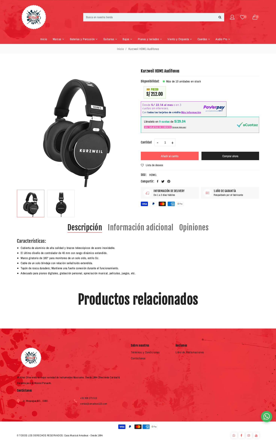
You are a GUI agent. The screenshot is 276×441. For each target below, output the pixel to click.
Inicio (120, 49)
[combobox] (153, 17)
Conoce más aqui (179, 127)
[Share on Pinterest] (168, 181)
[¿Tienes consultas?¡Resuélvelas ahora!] (266, 416)
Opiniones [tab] (194, 227)
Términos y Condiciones (145, 352)
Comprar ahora (230, 156)
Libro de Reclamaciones (190, 352)
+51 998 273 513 (88, 398)
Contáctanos (138, 358)
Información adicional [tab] (140, 227)
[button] (256, 17)
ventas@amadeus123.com (93, 403)
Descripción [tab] (84, 227)
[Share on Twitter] (163, 181)
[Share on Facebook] (157, 181)
